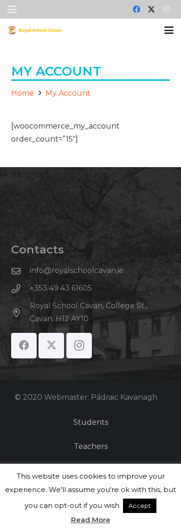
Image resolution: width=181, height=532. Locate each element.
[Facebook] (136, 9)
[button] (12, 9)
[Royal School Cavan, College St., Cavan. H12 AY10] (20, 312)
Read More (90, 519)
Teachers (91, 446)
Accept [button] (140, 505)
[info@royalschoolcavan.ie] (20, 270)
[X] (151, 9)
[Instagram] (166, 9)
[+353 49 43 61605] (20, 288)
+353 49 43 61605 (61, 288)
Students (90, 422)
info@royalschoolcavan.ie (76, 270)
